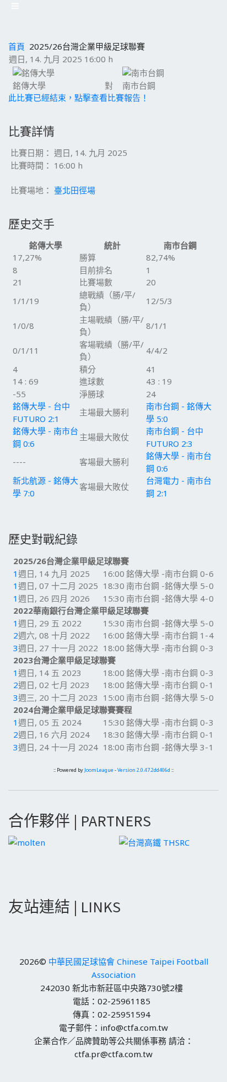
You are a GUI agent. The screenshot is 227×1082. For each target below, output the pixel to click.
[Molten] (26, 841)
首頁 (16, 46)
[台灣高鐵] (154, 841)
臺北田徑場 (74, 190)
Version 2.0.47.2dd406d (143, 769)
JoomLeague (99, 769)
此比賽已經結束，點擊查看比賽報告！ (78, 97)
